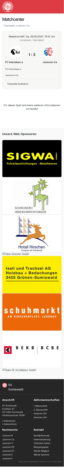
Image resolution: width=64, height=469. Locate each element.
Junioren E (7, 454)
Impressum (9, 421)
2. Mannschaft (41, 409)
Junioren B (7, 435)
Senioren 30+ (40, 413)
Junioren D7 (8, 451)
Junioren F (7, 458)
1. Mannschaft (40, 406)
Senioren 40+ (40, 417)
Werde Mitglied (41, 451)
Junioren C (7, 443)
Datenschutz (10, 424)
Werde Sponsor (41, 454)
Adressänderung (42, 439)
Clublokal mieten (42, 443)
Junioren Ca (8, 439)
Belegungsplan (41, 447)
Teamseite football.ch (17, 84)
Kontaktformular (42, 435)
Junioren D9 (8, 447)
